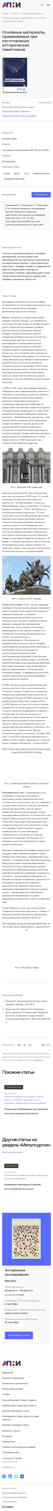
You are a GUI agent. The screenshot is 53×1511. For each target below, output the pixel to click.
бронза (17, 173)
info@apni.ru (38, 1060)
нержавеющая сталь (41, 173)
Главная (5, 13)
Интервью (7, 1436)
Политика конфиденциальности (14, 1493)
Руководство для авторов (15, 1383)
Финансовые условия (12, 1389)
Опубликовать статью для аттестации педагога (20, 1418)
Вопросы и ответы (11, 1431)
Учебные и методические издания (18, 1447)
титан (26, 173)
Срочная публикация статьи (15, 1411)
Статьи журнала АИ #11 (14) (32, 13)
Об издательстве (10, 1452)
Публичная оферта (9, 1501)
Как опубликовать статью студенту (19, 1400)
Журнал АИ (7, 1373)
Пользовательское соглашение (14, 1497)
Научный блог (8, 1442)
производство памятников (14, 179)
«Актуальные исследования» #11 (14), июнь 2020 (25, 150)
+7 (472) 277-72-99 (11, 1459)
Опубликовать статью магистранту (19, 1406)
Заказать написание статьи (15, 1425)
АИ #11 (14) (15, 13)
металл (7, 173)
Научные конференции (13, 1378)
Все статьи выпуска (12, 1152)
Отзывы (6, 1394)
